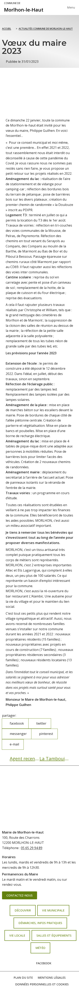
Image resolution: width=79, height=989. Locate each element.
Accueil (6, 28)
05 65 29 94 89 (31, 848)
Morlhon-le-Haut (23, 7)
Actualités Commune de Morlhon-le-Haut (46, 28)
